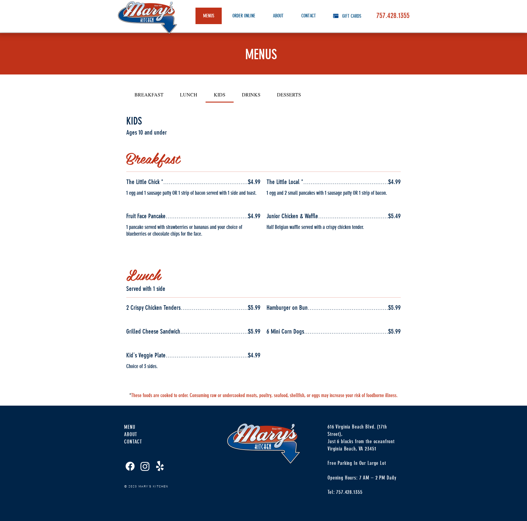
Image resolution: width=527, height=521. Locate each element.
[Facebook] (130, 466)
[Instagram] (145, 466)
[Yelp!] (160, 466)
